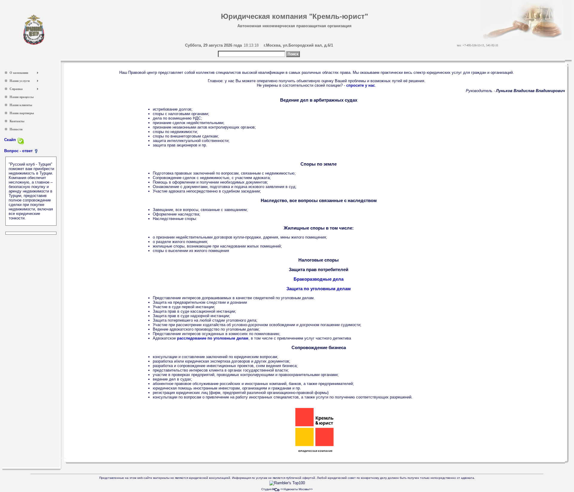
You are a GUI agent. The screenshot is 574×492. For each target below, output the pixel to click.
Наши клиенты (21, 105)
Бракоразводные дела (319, 279)
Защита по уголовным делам (318, 288)
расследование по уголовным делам (212, 338)
